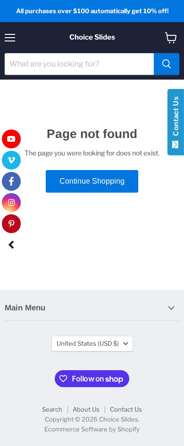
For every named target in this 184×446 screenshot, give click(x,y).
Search (52, 409)
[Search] (166, 64)
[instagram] (11, 202)
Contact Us (126, 409)
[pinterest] (11, 223)
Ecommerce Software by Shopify (92, 429)
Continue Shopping (92, 181)
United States (88, 343)
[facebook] (11, 181)
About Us (86, 409)
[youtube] (11, 139)
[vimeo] (11, 160)
